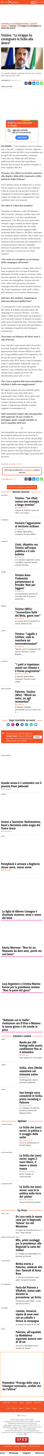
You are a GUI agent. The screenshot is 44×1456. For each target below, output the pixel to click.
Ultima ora (34, 1453)
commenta (28, 470)
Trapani (34, 1408)
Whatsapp (8, 1453)
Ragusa (21, 1408)
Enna (8, 1408)
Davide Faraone (27, 1199)
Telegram (21, 1453)
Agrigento (29, 1402)
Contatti (16, 1446)
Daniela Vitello (26, 1105)
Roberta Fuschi (16, 80)
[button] (2, 1393)
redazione (20, 557)
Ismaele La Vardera (28, 1171)
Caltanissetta (37, 1402)
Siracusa (27, 1408)
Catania (21, 1402)
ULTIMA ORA (6, 1402)
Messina (14, 1408)
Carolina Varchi (26, 1140)
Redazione (20, 529)
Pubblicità (23, 1446)
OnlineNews (7, 789)
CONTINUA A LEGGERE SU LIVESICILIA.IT (22, 487)
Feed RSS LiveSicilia (34, 1446)
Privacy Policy (8, 1446)
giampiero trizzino (15, 464)
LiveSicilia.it (6, 23)
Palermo (14, 1402)
